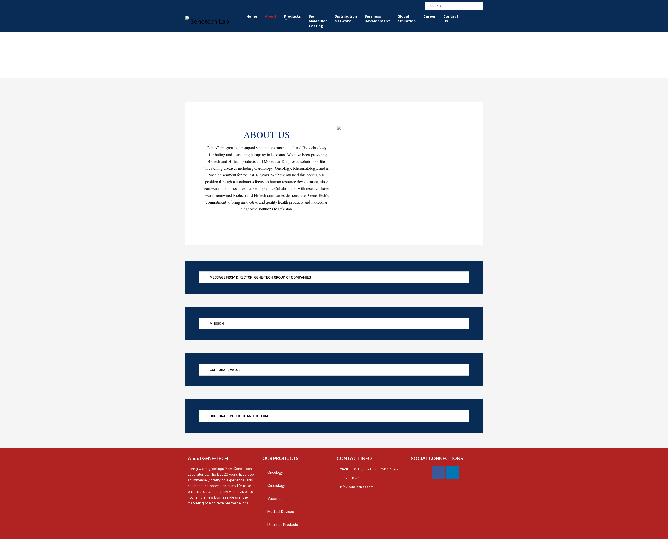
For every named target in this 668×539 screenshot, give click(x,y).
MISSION (217, 323)
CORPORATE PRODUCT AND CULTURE (239, 416)
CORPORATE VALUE (225, 370)
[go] (477, 6)
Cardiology (276, 485)
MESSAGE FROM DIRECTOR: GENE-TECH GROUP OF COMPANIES (260, 277)
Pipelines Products (282, 525)
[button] (334, 277)
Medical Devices (280, 512)
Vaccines (274, 498)
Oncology (275, 472)
